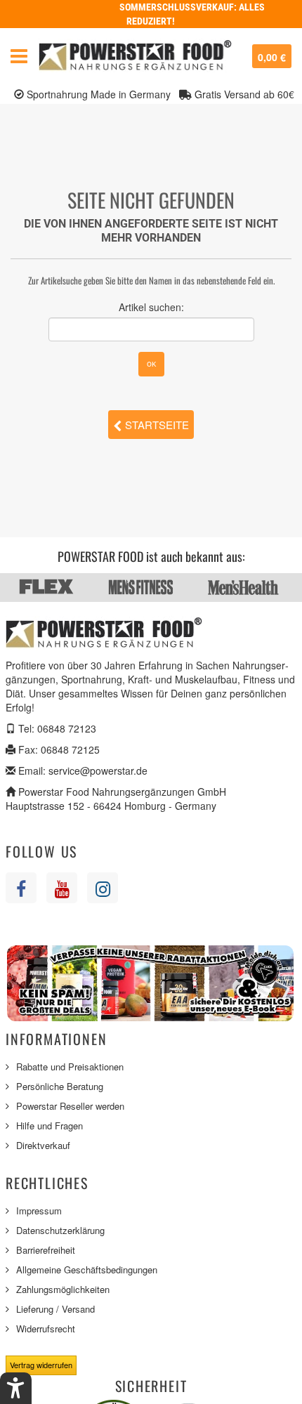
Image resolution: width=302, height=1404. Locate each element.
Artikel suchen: (151, 307)
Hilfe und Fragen (49, 1125)
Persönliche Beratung (59, 1086)
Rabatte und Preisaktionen (70, 1066)
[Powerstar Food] (135, 56)
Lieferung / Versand (55, 1309)
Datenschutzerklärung (60, 1230)
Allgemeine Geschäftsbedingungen (86, 1269)
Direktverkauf (43, 1145)
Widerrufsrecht (45, 1328)
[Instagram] (102, 887)
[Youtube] (61, 887)
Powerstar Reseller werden (70, 1106)
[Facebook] (21, 887)
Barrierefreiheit (45, 1250)
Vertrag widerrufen (41, 1364)
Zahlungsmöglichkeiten (63, 1289)
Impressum (39, 1210)
